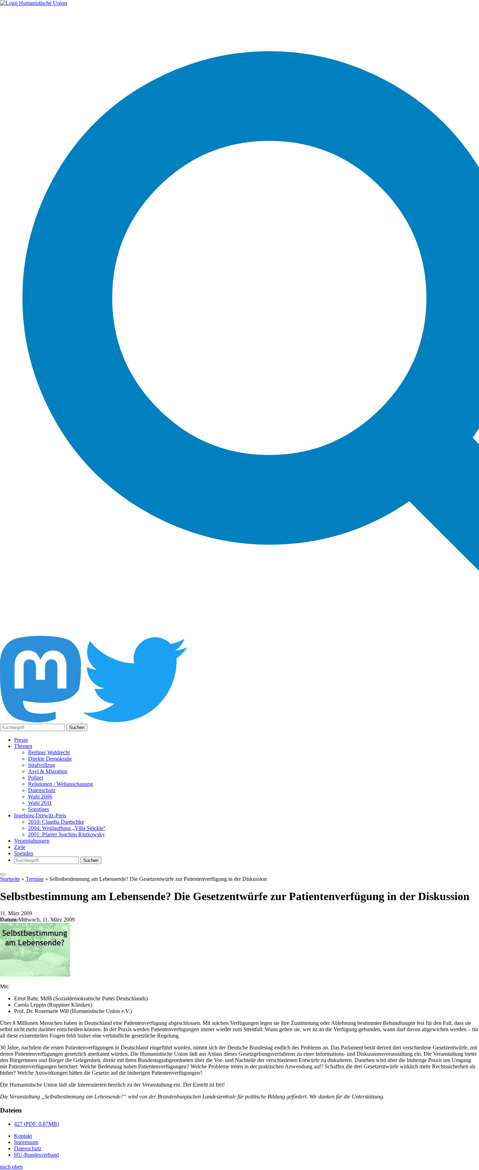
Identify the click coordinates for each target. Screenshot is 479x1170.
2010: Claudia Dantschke (56, 822)
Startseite (10, 879)
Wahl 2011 (40, 803)
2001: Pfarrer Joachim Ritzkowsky (66, 834)
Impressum (26, 1142)
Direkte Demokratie (50, 759)
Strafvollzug (41, 765)
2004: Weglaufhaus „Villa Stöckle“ (67, 828)
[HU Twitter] (135, 720)
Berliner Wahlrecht (49, 752)
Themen (23, 746)
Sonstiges (38, 809)
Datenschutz (41, 790)
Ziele (19, 847)
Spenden (23, 853)
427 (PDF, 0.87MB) (36, 1124)
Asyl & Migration (47, 771)
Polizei (35, 778)
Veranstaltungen (31, 841)
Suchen (77, 727)
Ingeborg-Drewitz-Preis (40, 815)
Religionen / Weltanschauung (60, 784)
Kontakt (23, 1136)
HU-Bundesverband (36, 1155)
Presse (21, 740)
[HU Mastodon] (41, 720)
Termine (35, 879)
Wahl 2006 (40, 797)
